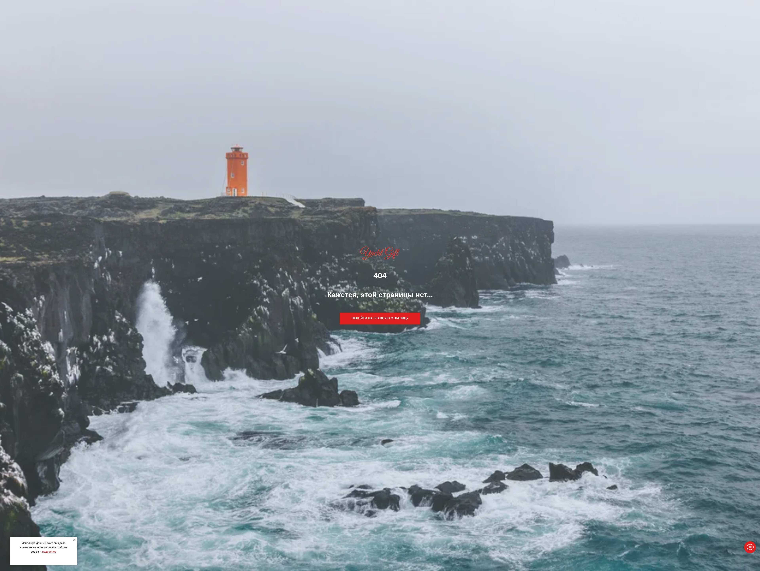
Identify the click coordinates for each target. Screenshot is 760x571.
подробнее (49, 551)
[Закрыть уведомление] (74, 540)
